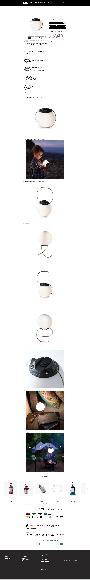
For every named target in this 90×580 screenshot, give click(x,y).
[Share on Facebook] (49, 41)
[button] (34, 3)
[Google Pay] (57, 28)
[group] (45, 490)
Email (42, 559)
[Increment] (52, 20)
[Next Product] (87, 488)
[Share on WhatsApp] (53, 41)
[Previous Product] (2, 488)
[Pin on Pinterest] (51, 41)
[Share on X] (55, 41)
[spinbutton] (51, 20)
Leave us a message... (43, 563)
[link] (53, 31)
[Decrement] (50, 20)
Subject (46, 559)
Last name (46, 555)
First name (42, 555)
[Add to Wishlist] (65, 23)
